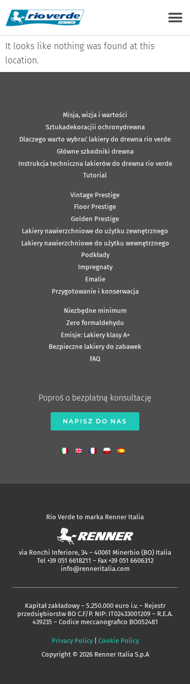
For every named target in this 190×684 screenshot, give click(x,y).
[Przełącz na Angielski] (81, 448)
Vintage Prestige (95, 195)
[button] (175, 17)
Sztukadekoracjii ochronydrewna (95, 127)
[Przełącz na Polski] (109, 448)
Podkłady (95, 255)
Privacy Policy (72, 640)
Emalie (95, 279)
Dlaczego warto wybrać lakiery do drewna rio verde (95, 139)
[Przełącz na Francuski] (95, 448)
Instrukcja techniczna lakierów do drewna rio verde (95, 163)
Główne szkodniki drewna (95, 151)
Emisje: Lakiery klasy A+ (95, 335)
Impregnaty (95, 267)
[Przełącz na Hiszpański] (124, 448)
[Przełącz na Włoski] (67, 448)
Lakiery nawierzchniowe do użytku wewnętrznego (95, 243)
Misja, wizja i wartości (95, 115)
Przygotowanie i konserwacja (95, 291)
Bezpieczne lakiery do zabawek (95, 346)
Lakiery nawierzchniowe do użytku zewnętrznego (95, 231)
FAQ (95, 359)
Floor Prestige (95, 206)
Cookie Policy (118, 640)
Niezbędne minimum (95, 310)
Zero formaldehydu (95, 323)
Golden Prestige (95, 219)
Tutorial (95, 175)
